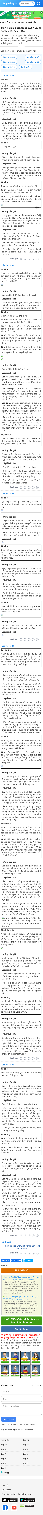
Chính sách (6, 1489)
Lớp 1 (3, 1468)
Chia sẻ (6, 1260)
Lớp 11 (4, 1444)
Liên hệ (5, 1485)
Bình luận (17, 1260)
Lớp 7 (3, 1454)
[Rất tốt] (37, 259)
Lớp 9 (3, 1449)
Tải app (6, 1472)
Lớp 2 (25, 1463)
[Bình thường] (29, 259)
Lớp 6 (25, 1454)
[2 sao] (14, 1265)
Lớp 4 (25, 1458)
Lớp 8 (25, 1449)
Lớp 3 (3, 1463)
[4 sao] (20, 1265)
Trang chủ (5, 1440)
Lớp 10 (26, 1444)
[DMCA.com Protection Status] (27, 1507)
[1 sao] (12, 1265)
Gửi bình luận (8, 1419)
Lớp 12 (26, 1440)
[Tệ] (25, 259)
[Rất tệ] (21, 259)
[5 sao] (23, 1265)
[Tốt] (33, 259)
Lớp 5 (3, 1458)
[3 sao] (17, 1265)
